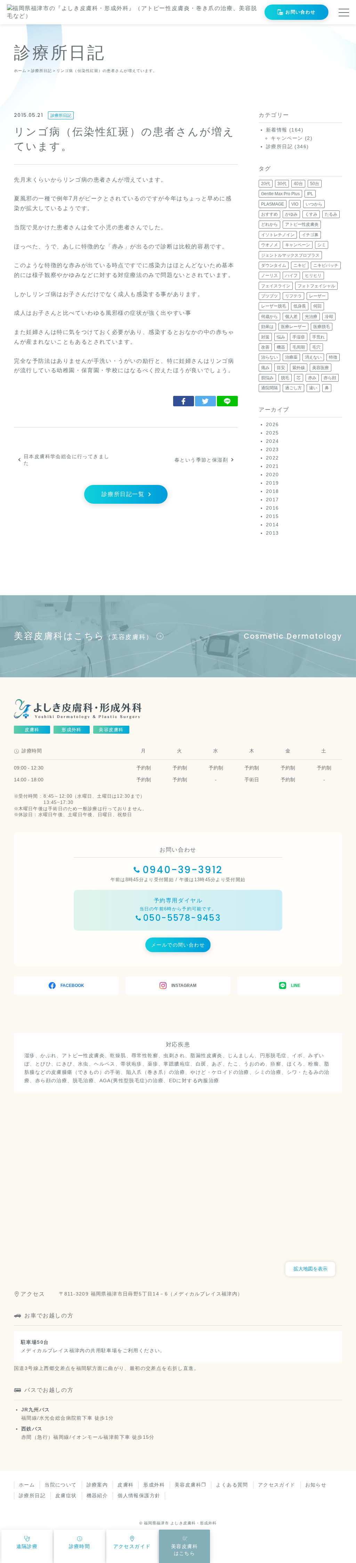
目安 (281, 367)
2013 (272, 533)
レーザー (317, 296)
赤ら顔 (330, 377)
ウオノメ (269, 244)
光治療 (311, 316)
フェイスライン (275, 286)
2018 (272, 491)
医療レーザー (293, 326)
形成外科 (154, 1485)
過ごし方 (293, 387)
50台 (314, 183)
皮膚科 (126, 1485)
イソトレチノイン (277, 234)
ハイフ (291, 275)
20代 (265, 183)
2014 (272, 524)
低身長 (299, 306)
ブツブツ (269, 296)
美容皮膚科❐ (190, 1485)
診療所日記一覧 (123, 494)
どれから (269, 224)
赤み (312, 377)
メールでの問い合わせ (178, 945)
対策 (265, 337)
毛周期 (298, 347)
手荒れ (318, 337)
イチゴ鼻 (310, 234)
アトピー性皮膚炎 (301, 224)
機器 (281, 347)
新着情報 (277, 130)
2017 (272, 499)
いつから (314, 204)
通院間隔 (269, 387)
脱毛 (285, 377)
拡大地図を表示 (310, 1268)
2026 (272, 424)
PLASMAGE (272, 204)
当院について (60, 1485)
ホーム (27, 1485)
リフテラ (293, 296)
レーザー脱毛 (273, 306)
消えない (313, 357)
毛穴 (316, 347)
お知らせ (316, 1485)
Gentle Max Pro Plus (280, 193)
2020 (272, 474)
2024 (272, 441)
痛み (265, 367)
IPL (310, 193)
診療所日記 (60, 115)
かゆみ (291, 214)
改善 (265, 347)
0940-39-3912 (183, 870)
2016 (272, 508)
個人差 (291, 316)
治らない (269, 357)
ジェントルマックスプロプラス (290, 255)
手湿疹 (298, 337)
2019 (272, 483)
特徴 (333, 357)
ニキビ (299, 265)
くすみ (311, 214)
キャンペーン (287, 138)
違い (313, 387)
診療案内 (97, 1485)
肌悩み (267, 377)
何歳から (269, 316)
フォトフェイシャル (316, 286)
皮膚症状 (66, 1495)
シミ (321, 244)
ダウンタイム (273, 265)
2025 (272, 433)
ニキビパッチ (325, 265)
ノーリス (269, 275)
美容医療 (320, 367)
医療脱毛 (321, 326)
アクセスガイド (277, 1485)
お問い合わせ (300, 12)
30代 (281, 183)
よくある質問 (232, 1485)
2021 (272, 466)
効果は (267, 326)
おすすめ (269, 214)
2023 (272, 449)
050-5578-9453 (182, 918)
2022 (272, 458)
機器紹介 (97, 1495)
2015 (272, 516)
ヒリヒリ (313, 275)
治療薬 (291, 357)
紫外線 (298, 367)
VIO (294, 204)
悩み (281, 337)
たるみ (331, 214)
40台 (298, 183)
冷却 (329, 316)
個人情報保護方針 (139, 1495)
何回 (317, 306)
